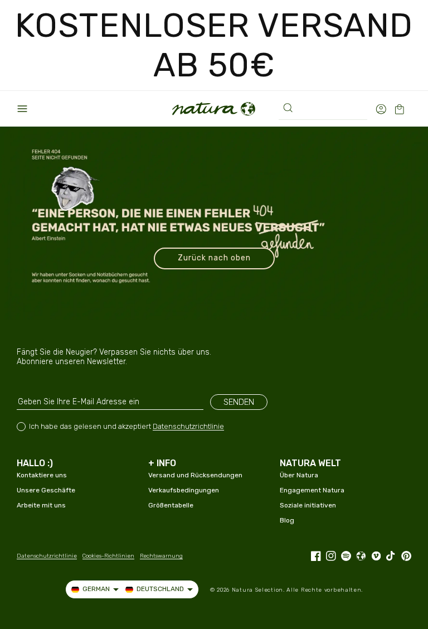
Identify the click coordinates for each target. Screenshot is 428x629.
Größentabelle (170, 505)
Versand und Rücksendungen (195, 475)
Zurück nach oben (214, 258)
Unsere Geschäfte (46, 490)
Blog (287, 520)
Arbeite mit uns (41, 505)
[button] (22, 108)
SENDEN (238, 402)
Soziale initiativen (308, 505)
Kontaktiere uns (42, 475)
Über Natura (299, 475)
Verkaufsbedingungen (183, 490)
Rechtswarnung (161, 556)
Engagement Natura (312, 490)
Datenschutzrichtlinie (188, 426)
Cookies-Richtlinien (108, 556)
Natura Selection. (258, 590)
